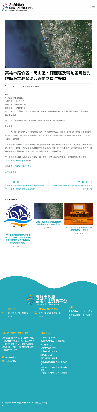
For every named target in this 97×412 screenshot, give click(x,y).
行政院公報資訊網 (21, 166)
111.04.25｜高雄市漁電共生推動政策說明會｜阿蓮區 (79, 228)
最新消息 (36, 86)
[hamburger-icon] (93, 7)
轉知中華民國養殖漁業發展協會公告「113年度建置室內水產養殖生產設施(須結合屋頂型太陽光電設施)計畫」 (18, 238)
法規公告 (26, 86)
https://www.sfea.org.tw (15, 160)
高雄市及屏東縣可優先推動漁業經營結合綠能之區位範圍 (48, 223)
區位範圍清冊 (10, 172)
